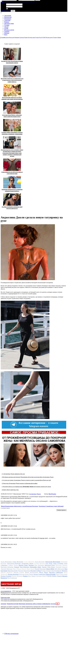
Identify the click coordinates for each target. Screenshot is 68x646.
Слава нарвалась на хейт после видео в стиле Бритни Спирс (12, 172)
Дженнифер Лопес (35, 567)
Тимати (59, 576)
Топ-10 (6, 26)
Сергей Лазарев (51, 576)
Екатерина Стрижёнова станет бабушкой (51, 506)
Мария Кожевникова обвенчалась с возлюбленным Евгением (19, 506)
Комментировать (61, 510)
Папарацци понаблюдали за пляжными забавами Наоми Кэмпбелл (12, 190)
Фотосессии (8, 17)
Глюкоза (16, 567)
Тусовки (6, 25)
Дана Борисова (24, 567)
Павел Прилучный (61, 574)
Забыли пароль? (5, 10)
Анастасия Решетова (14, 563)
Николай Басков (24, 574)
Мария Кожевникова (31, 572)
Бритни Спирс (23, 565)
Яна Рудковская (12, 578)
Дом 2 (15, 569)
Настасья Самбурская (56, 572)
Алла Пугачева (40, 562)
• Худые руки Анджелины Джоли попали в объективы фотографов (19, 483)
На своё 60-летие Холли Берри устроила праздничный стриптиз (12, 62)
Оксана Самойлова (39, 574)
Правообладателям (12, 603)
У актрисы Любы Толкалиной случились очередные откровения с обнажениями (12, 133)
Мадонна (64, 570)
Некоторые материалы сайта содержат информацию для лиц (39, 603)
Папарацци (7, 18)
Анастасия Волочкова (52, 562)
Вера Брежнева (39, 565)
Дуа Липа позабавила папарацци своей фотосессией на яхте (12, 207)
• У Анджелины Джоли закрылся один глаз (13, 474)
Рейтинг (6, 33)
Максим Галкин (19, 572)
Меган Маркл (43, 572)
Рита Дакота (31, 576)
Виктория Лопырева (7, 567)
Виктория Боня (50, 565)
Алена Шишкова (29, 561)
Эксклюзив (7, 15)
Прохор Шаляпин (17, 576)
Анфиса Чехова (13, 565)
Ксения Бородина (24, 571)
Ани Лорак (48, 563)
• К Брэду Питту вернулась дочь (10, 489)
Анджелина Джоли (35, 494)
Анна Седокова (58, 563)
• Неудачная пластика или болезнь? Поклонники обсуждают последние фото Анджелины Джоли (27, 477)
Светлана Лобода (41, 576)
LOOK (6, 28)
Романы (6, 22)
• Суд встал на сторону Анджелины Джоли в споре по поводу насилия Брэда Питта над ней (26, 480)
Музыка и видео (9, 30)
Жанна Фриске (21, 569)
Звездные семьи (9, 23)
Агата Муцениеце (6, 561)
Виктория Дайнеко (61, 565)
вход (2, 2)
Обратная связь (5, 597)
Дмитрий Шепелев (6, 569)
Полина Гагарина (6, 576)
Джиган (44, 567)
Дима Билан (51, 567)
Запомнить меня (13, 9)
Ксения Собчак (36, 571)
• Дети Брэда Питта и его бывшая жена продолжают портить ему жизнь (26, 486)
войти (12, 10)
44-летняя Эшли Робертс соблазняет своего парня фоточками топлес (12, 115)
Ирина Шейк (50, 569)
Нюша (31, 574)
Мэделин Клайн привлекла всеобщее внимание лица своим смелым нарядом (12, 98)
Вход (5, 34)
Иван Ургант (31, 569)
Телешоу (6, 31)
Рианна (25, 576)
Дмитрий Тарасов (61, 567)
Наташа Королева (13, 574)
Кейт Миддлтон (59, 569)
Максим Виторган (6, 572)
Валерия (31, 565)
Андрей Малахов (39, 563)
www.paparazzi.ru (6, 591)
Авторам (3, 603)
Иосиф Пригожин (40, 569)
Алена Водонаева (17, 561)
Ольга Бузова (51, 574)
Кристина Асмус (13, 570)
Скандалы (7, 20)
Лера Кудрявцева (56, 570)
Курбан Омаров (46, 570)
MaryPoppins (52, 494)
